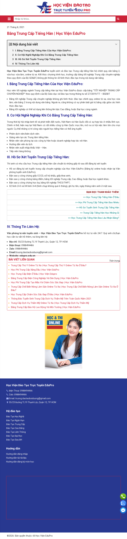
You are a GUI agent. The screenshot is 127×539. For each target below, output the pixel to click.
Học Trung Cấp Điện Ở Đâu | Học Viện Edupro (34, 274)
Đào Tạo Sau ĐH (14, 439)
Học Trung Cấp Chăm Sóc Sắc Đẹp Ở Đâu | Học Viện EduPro (41, 294)
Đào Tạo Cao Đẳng (15, 428)
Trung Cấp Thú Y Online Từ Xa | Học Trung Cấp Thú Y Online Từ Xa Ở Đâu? (48, 265)
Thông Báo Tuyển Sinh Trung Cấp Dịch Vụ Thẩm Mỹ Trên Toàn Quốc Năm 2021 (51, 298)
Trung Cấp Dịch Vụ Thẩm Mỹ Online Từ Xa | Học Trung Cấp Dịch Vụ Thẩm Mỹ (50, 303)
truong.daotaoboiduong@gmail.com (34, 252)
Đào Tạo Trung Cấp (15, 424)
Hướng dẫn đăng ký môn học (20, 461)
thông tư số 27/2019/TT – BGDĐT (92, 93)
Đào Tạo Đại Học (14, 436)
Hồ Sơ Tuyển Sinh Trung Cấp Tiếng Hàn (99, 207)
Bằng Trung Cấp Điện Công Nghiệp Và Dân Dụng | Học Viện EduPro (45, 278)
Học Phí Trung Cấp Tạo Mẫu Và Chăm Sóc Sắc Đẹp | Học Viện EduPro (46, 282)
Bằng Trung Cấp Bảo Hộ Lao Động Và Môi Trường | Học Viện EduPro (46, 307)
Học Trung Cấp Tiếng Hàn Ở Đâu (102, 197)
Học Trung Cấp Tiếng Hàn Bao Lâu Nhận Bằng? (95, 218)
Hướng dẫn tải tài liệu (16, 458)
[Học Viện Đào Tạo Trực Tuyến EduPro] (63, 7)
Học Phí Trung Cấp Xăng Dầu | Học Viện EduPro (35, 269)
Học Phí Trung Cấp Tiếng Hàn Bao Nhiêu (98, 202)
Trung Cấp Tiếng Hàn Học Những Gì (101, 212)
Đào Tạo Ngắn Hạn (15, 420)
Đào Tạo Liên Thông (16, 432)
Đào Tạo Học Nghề (15, 416)
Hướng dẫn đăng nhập (17, 454)
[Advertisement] (63, 497)
